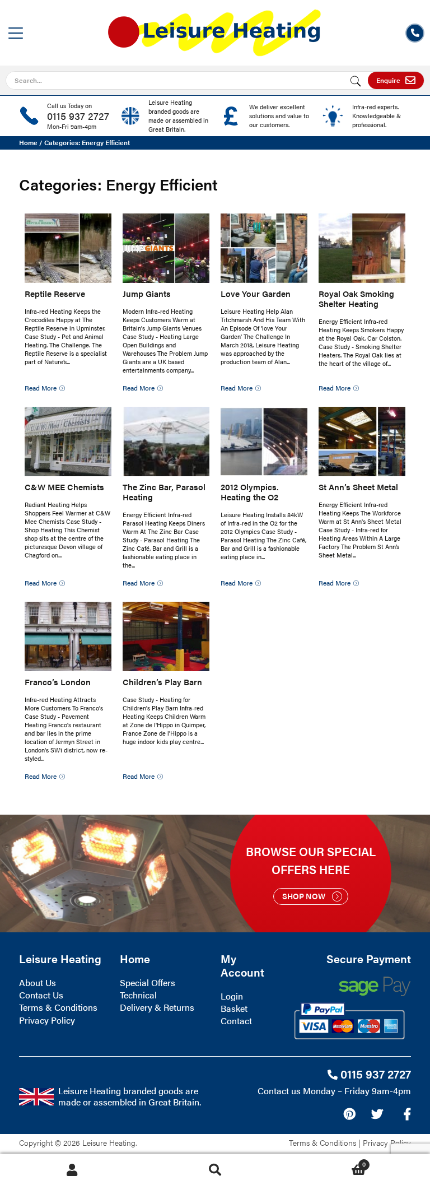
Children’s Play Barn (162, 681)
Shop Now (303, 895)
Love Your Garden (256, 293)
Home (28, 142)
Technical (138, 994)
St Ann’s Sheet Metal (358, 486)
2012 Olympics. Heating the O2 (250, 492)
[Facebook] (407, 1114)
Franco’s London (58, 681)
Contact (236, 1020)
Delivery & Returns (157, 1007)
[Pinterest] (349, 1114)
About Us (37, 982)
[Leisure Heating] (214, 29)
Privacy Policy (47, 1020)
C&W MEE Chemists (64, 486)
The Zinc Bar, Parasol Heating (164, 492)
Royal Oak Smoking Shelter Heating (356, 298)
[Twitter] (377, 1114)
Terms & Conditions (58, 1007)
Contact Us (41, 994)
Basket (234, 1008)
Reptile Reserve (55, 293)
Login (232, 995)
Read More (41, 388)
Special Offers (147, 982)
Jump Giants (147, 293)
